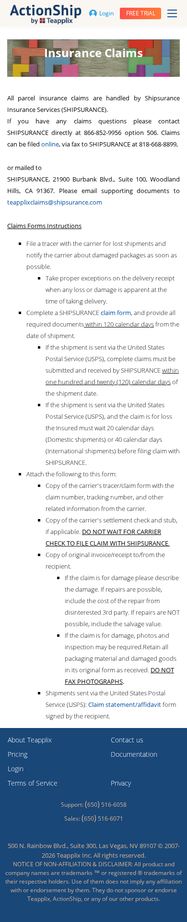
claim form (116, 312)
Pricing (17, 754)
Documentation (134, 754)
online (50, 144)
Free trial (140, 13)
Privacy (121, 783)
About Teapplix (30, 739)
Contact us (127, 739)
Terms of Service (33, 783)
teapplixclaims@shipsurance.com (54, 202)
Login (106, 13)
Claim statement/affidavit (124, 704)
